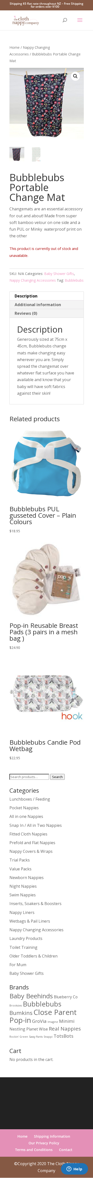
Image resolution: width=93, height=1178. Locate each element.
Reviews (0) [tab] (26, 313)
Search (57, 777)
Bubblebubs (74, 280)
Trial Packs (19, 860)
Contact (65, 1149)
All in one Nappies (26, 816)
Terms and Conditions (34, 1149)
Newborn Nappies (26, 877)
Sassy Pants (36, 1036)
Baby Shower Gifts (59, 273)
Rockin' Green (18, 1036)
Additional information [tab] (38, 304)
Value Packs (20, 869)
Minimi (66, 1021)
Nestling (17, 1029)
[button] (75, 76)
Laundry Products (25, 938)
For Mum (17, 964)
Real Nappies (65, 1028)
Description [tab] (26, 296)
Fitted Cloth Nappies (28, 834)
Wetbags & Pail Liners (29, 921)
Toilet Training (23, 947)
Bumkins (20, 1013)
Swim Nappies (22, 895)
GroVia (39, 1021)
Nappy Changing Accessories (32, 280)
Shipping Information (52, 1136)
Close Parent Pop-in (43, 1016)
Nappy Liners (21, 912)
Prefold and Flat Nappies (32, 842)
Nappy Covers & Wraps (31, 851)
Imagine (53, 1022)
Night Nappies (23, 886)
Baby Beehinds (31, 995)
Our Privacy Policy (44, 1143)
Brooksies (15, 1005)
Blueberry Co (66, 997)
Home (14, 47)
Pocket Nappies (24, 807)
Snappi (48, 1036)
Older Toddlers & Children (33, 956)
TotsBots (63, 1036)
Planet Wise (37, 1029)
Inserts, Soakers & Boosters (35, 903)
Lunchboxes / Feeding (29, 799)
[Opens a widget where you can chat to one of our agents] (74, 1169)
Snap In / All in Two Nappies (35, 825)
